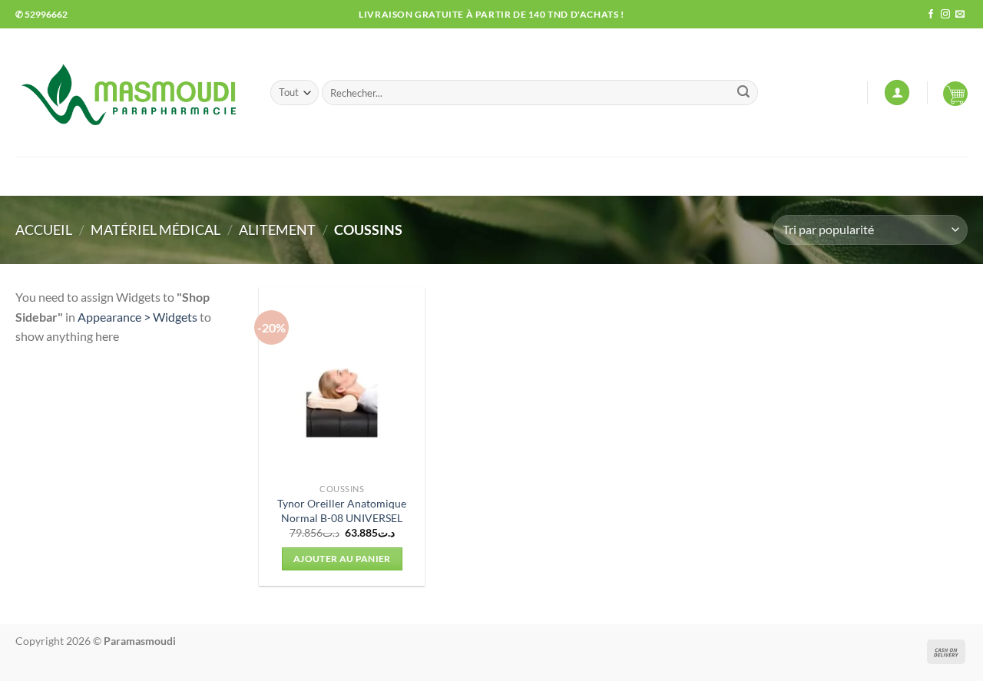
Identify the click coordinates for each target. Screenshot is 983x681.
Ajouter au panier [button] (342, 559)
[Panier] (955, 92)
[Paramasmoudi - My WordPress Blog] (131, 92)
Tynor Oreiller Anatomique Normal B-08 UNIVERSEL (341, 510)
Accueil (43, 229)
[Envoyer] (743, 93)
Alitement (277, 229)
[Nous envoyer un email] (960, 14)
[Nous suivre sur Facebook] (930, 14)
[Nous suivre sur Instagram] (945, 14)
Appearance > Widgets (137, 316)
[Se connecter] (897, 92)
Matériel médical (155, 229)
